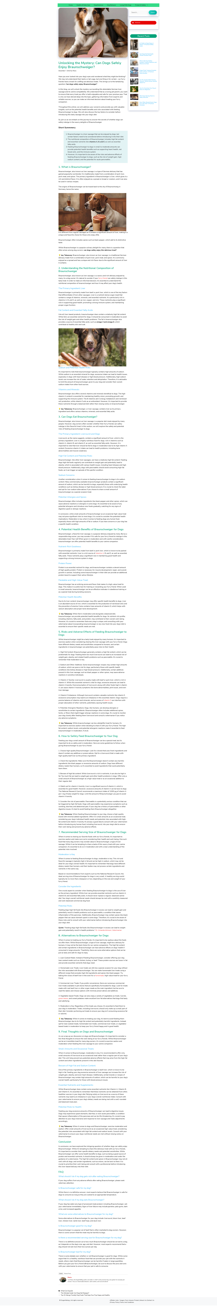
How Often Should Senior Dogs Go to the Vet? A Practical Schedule (148, 103)
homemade (99, 975)
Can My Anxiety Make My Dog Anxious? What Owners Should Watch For (148, 81)
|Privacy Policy (114, 1302)
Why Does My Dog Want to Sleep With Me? (147, 96)
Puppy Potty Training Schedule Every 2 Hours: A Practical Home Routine (148, 72)
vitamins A (100, 553)
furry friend (102, 278)
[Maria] (63, 1282)
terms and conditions (127, 1302)
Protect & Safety (140, 5)
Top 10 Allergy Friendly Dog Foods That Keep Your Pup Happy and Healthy (85, 1295)
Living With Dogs (125, 5)
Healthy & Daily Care (83, 5)
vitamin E (107, 700)
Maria (70, 1277)
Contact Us (150, 1300)
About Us (143, 1300)
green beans (63, 998)
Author (61, 1273)
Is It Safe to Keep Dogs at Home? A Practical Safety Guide (146, 44)
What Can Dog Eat (67, 1291)
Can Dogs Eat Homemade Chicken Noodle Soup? (146, 54)
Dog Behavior (111, 5)
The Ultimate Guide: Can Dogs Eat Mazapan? (75, 1293)
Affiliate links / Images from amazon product (124, 1300)
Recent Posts (67, 1273)
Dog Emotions (98, 5)
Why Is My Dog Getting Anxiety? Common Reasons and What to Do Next (148, 62)
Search (153, 12)
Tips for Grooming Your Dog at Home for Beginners (148, 88)
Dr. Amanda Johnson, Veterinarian (108, 930)
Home (71, 5)
